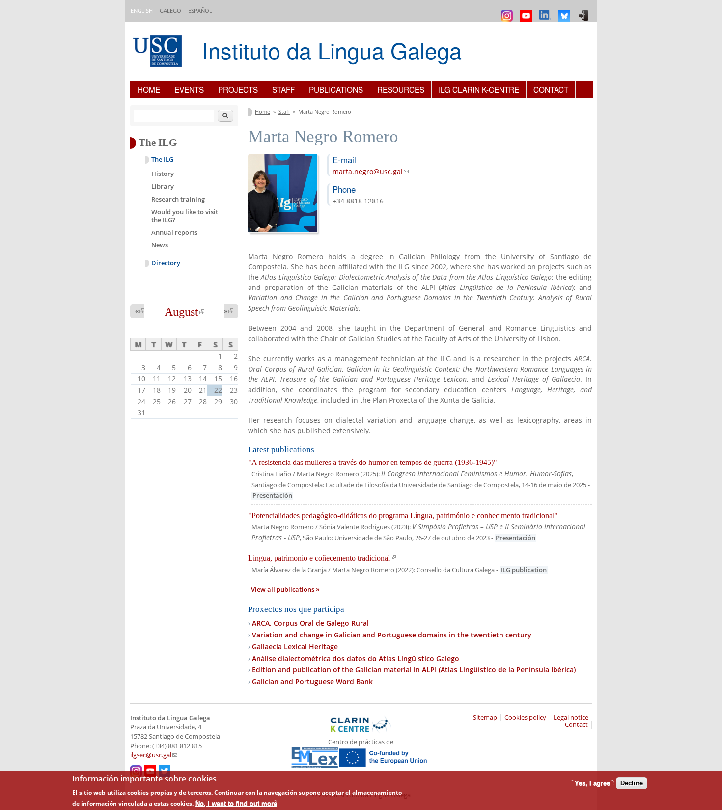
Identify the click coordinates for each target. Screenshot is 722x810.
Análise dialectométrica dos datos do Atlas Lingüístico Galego (355, 658)
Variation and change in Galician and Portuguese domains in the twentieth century (391, 634)
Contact (550, 89)
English (142, 10)
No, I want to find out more (236, 803)
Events (189, 89)
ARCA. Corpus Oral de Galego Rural (310, 623)
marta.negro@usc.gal (371, 171)
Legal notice (571, 717)
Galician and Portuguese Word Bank (312, 681)
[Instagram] (508, 11)
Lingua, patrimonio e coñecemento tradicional (322, 558)
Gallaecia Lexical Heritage (295, 646)
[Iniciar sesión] (585, 11)
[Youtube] (527, 11)
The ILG (162, 159)
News (159, 244)
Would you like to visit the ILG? (184, 215)
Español (200, 10)
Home (149, 89)
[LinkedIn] (546, 11)
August (184, 311)
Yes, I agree (592, 783)
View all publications (283, 589)
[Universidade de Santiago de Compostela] (158, 52)
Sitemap (485, 717)
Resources (400, 89)
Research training (178, 199)
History (162, 173)
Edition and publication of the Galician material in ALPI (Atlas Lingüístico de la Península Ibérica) (414, 669)
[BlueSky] (565, 11)
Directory (165, 263)
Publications (336, 89)
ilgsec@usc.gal (153, 755)
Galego (170, 10)
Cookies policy (525, 717)
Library (162, 186)
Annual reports (174, 232)
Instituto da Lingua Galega (332, 50)
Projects (238, 89)
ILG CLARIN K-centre (479, 89)
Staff (283, 89)
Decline (631, 783)
